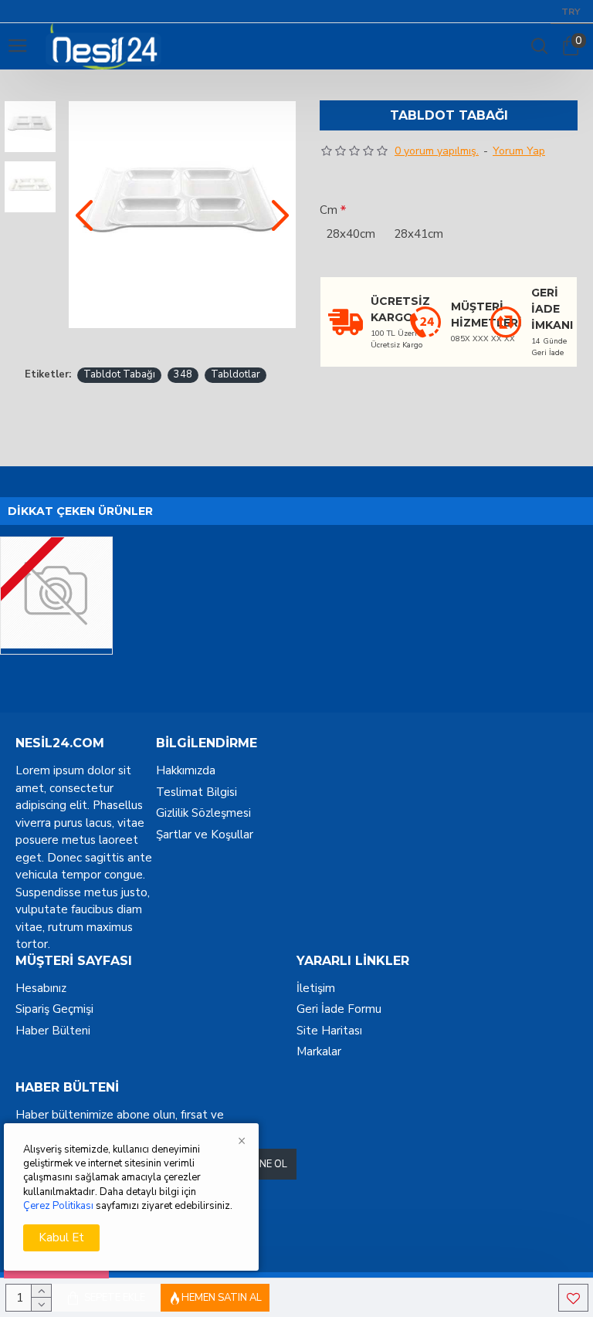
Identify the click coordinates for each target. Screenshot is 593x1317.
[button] (84, 214)
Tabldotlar (235, 374)
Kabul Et (61, 1237)
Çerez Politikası (58, 1206)
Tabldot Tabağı (119, 374)
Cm (328, 210)
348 (183, 374)
